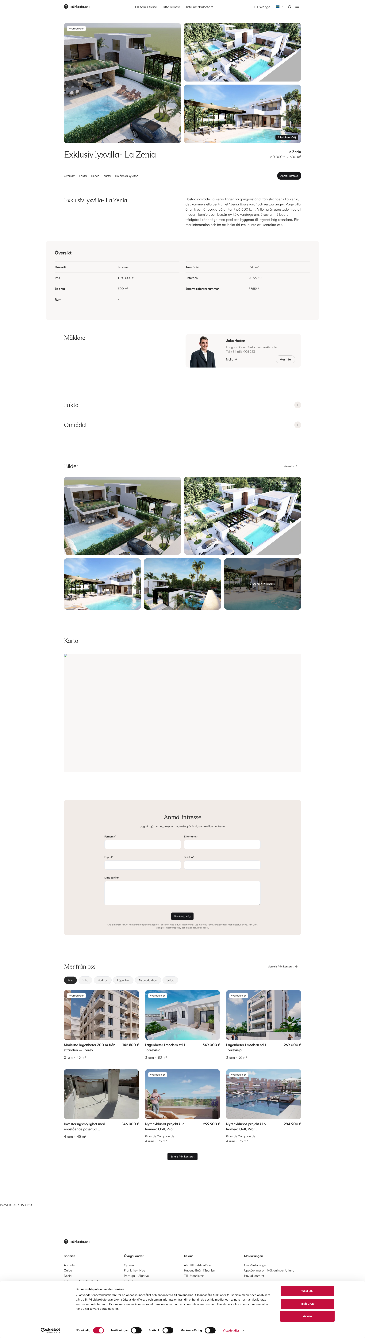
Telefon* (189, 857)
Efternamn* (191, 836)
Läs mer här (200, 924)
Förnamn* (110, 836)
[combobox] (278, 7)
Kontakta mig (182, 916)
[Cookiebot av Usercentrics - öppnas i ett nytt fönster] (50, 1330)
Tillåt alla (307, 1291)
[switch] (136, 1330)
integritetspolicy (173, 927)
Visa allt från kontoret (281, 966)
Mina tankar (111, 877)
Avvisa (307, 1316)
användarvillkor (194, 927)
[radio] (70, 980)
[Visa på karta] (182, 713)
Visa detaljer (231, 1330)
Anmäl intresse (289, 175)
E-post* (108, 857)
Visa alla (289, 466)
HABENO (26, 1205)
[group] (182, 980)
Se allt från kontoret (182, 1156)
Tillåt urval (307, 1303)
